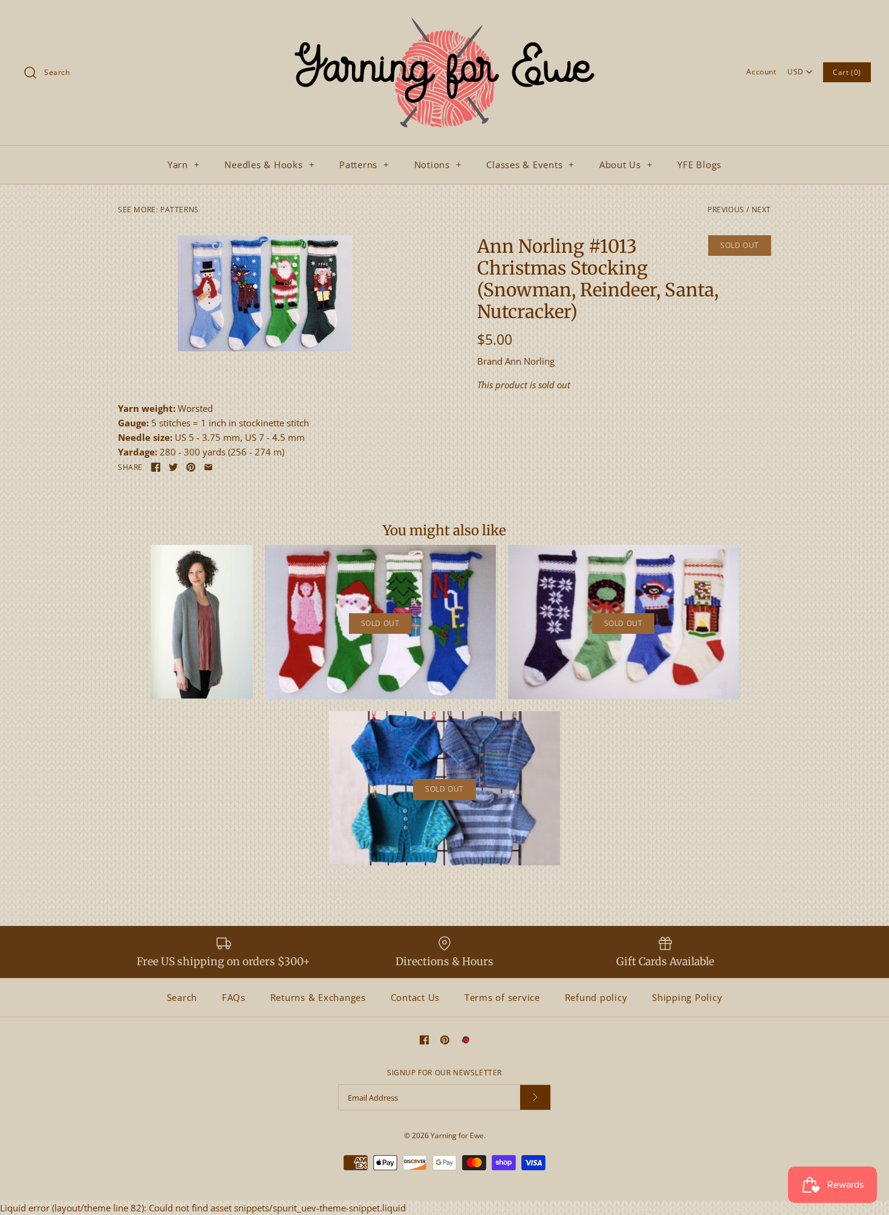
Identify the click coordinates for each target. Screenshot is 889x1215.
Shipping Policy (687, 997)
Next (761, 209)
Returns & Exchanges (318, 997)
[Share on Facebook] (155, 467)
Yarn (184, 164)
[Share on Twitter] (173, 467)
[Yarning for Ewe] (444, 19)
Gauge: (134, 423)
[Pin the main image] (190, 467)
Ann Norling (530, 361)
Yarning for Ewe (457, 1135)
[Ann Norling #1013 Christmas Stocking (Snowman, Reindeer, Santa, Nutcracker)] (265, 293)
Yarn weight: (148, 408)
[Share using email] (208, 467)
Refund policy (596, 997)
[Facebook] (424, 1039)
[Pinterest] (444, 1039)
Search (182, 997)
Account (761, 72)
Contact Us (415, 997)
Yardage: (139, 452)
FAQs (234, 997)
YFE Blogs (699, 164)
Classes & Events (530, 164)
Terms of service (502, 997)
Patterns (364, 164)
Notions (438, 164)
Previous (726, 209)
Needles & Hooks (269, 164)
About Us (626, 164)
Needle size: (146, 437)
